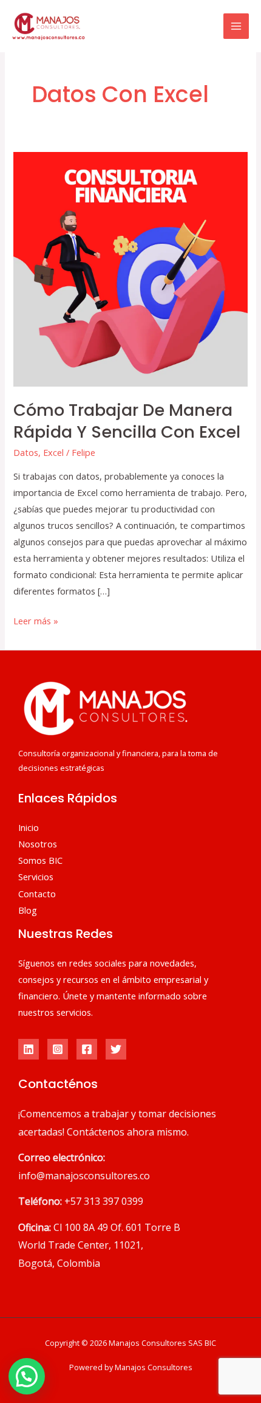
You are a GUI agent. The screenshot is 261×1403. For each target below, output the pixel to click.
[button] (26, 1376)
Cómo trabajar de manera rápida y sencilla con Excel (126, 421)
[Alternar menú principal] (236, 26)
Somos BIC (40, 860)
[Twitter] (116, 1049)
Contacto (37, 894)
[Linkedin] (28, 1049)
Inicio (28, 827)
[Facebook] (86, 1049)
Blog (27, 910)
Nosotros (37, 844)
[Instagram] (57, 1049)
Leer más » (35, 620)
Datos (25, 452)
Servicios (35, 876)
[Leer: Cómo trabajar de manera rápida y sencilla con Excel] (130, 268)
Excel (53, 452)
